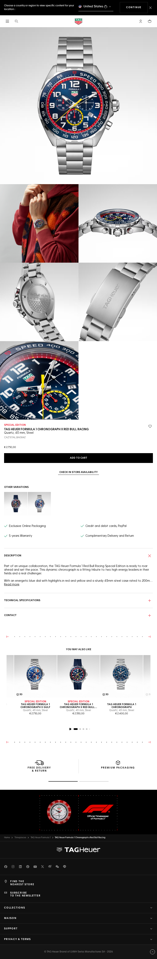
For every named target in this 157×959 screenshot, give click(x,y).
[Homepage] (78, 21)
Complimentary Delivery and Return (109, 535)
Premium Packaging (118, 768)
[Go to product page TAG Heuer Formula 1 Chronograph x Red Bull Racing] (78, 676)
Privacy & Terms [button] (17, 939)
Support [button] (11, 929)
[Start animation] (70, 729)
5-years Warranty (20, 535)
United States (93, 6)
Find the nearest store (22, 883)
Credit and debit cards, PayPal (106, 526)
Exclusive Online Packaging (27, 526)
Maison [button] (10, 918)
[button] (140, 21)
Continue (137, 7)
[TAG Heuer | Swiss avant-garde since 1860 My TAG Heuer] (78, 850)
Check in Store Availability (78, 472)
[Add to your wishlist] (150, 426)
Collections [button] (14, 908)
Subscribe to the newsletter (25, 894)
